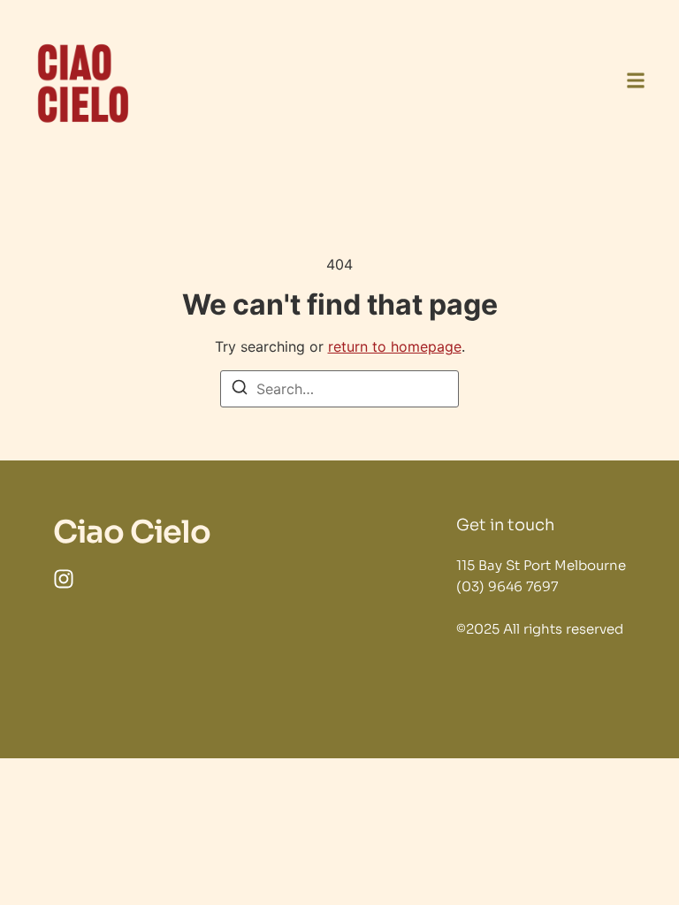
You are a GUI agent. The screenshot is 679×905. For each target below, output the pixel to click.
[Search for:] (339, 388)
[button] (635, 83)
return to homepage (395, 346)
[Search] (240, 389)
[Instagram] (63, 578)
